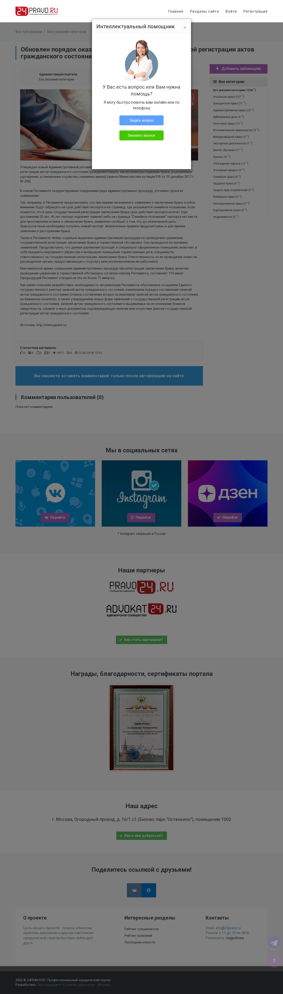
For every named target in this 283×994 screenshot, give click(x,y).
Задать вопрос (142, 120)
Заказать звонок (141, 135)
